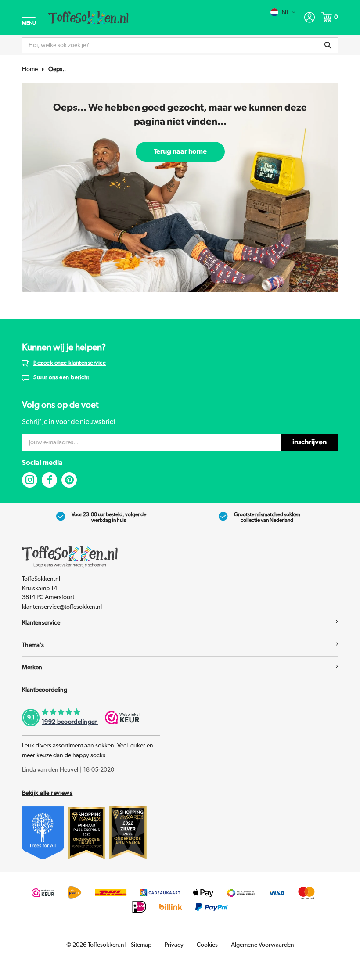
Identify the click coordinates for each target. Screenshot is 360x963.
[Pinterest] (69, 480)
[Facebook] (49, 480)
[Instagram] (29, 480)
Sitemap (141, 945)
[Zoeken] (327, 45)
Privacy (174, 945)
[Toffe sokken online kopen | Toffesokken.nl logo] (88, 17)
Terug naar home (180, 151)
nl (285, 12)
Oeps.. (57, 69)
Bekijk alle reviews (47, 793)
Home (30, 69)
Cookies (207, 945)
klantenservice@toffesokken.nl (62, 607)
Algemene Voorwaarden (262, 945)
